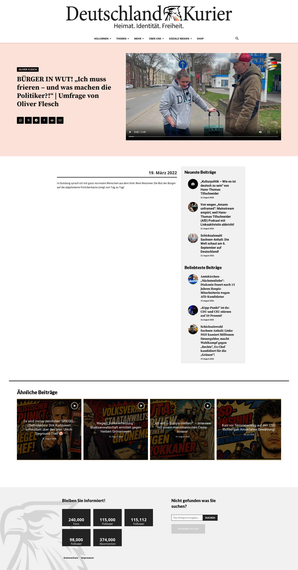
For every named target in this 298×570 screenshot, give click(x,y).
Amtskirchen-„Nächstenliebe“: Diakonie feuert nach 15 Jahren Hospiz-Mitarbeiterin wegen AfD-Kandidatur (218, 287)
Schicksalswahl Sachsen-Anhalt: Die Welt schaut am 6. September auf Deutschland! (215, 244)
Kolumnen (101, 38)
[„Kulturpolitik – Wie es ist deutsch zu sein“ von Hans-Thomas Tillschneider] (193, 184)
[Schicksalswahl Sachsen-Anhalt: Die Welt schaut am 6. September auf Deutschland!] (193, 238)
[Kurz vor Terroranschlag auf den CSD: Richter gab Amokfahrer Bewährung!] (249, 429)
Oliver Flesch (28, 69)
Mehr (137, 38)
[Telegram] (36, 120)
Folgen (107, 510)
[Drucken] (52, 120)
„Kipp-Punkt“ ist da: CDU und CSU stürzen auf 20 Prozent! (216, 312)
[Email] (60, 120)
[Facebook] (44, 120)
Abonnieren (107, 530)
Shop (200, 38)
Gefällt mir (76, 510)
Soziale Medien (179, 38)
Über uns (155, 38)
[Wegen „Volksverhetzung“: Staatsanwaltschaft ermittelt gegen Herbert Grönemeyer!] (115, 429)
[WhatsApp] (20, 120)
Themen (121, 38)
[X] (28, 120)
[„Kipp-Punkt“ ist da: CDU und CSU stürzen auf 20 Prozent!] (193, 310)
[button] (237, 39)
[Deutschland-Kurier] (149, 17)
